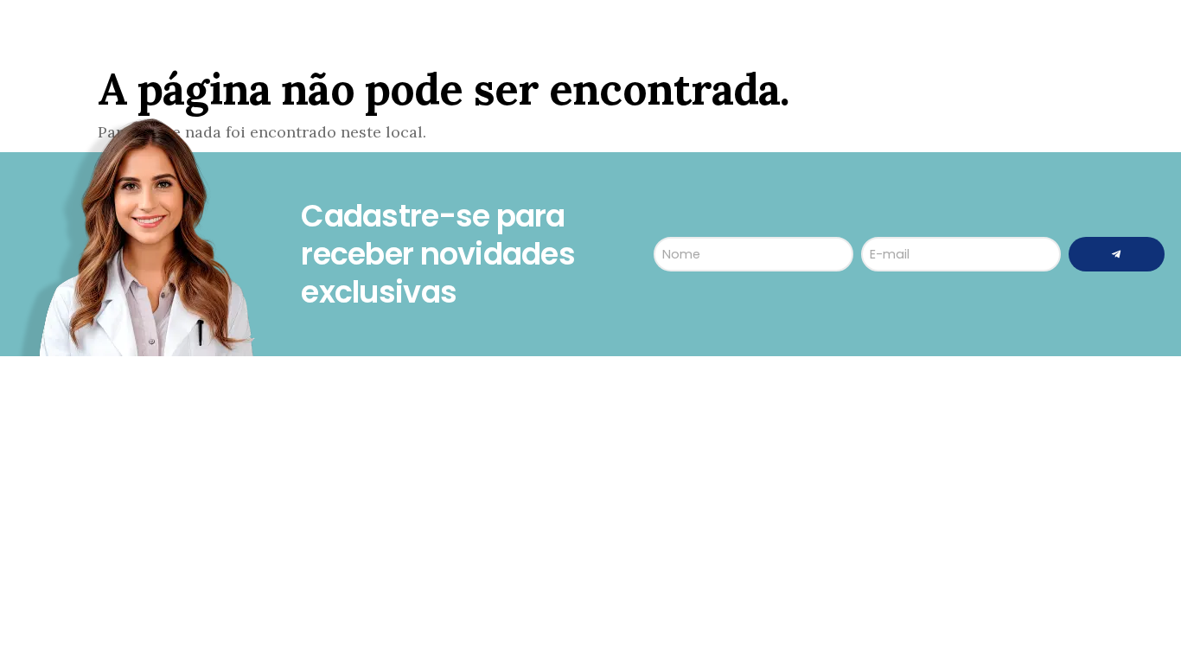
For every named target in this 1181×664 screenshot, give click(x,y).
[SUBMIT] (1117, 254)
